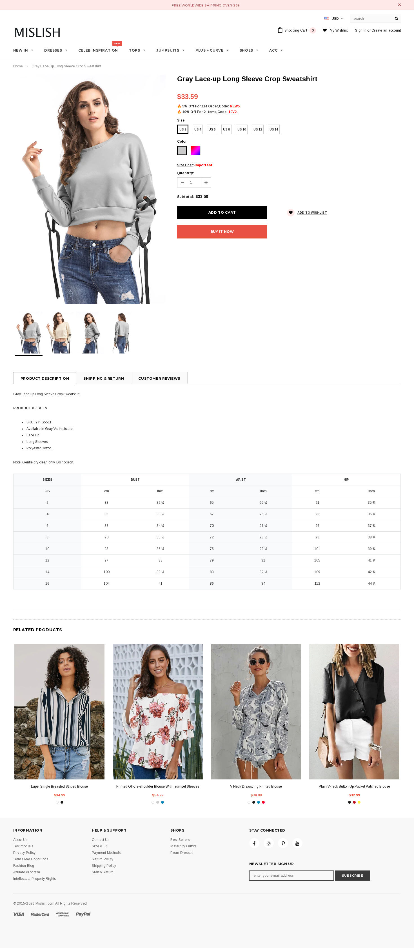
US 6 (212, 129)
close (399, 4)
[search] (396, 18)
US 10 (241, 129)
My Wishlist (339, 30)
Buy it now (222, 231)
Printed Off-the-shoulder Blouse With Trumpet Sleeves (157, 786)
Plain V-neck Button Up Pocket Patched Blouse (354, 786)
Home (18, 66)
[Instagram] (269, 843)
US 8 (226, 129)
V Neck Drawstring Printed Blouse (256, 786)
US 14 (274, 129)
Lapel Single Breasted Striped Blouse (59, 786)
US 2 (182, 129)
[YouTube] (297, 843)
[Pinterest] (283, 843)
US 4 (197, 129)
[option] (89, 189)
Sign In (360, 30)
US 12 (257, 129)
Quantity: (185, 173)
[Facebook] (254, 843)
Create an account (386, 30)
